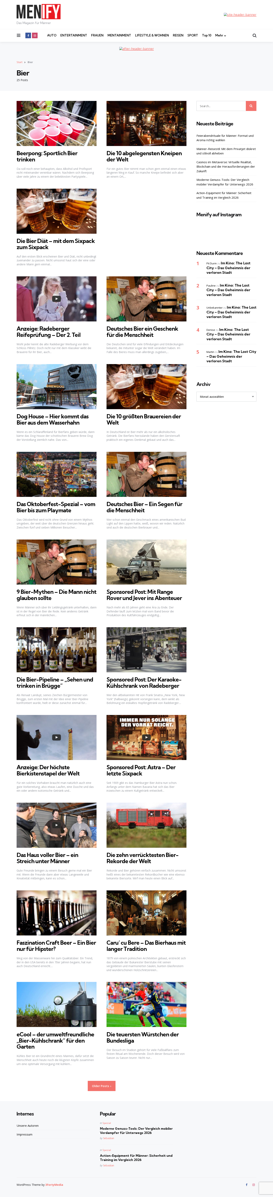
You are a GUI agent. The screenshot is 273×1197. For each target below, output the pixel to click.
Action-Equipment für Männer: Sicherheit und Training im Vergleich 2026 (223, 195)
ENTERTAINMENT (73, 35)
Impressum (24, 1134)
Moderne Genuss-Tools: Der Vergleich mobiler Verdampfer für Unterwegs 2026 (224, 181)
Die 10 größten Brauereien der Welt (144, 419)
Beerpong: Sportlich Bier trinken (47, 156)
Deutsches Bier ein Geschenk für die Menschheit (142, 331)
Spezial (107, 1123)
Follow (227, 235)
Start (19, 62)
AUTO (51, 35)
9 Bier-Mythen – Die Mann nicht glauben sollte (56, 594)
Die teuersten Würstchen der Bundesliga (143, 1037)
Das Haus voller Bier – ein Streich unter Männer (47, 858)
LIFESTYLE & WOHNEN (152, 35)
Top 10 (206, 35)
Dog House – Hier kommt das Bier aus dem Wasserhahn (53, 419)
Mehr (219, 35)
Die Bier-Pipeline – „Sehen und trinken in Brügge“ (55, 682)
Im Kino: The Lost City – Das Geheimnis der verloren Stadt (228, 268)
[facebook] (28, 35)
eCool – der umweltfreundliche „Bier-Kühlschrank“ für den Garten (55, 1040)
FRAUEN (97, 35)
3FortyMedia (54, 1185)
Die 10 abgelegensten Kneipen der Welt (144, 156)
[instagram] (35, 35)
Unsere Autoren (28, 1126)
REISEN (178, 35)
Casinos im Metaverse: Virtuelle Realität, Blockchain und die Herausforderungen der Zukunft (225, 166)
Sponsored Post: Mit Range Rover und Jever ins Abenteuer (144, 594)
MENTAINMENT (119, 35)
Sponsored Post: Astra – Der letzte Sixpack (141, 770)
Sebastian (108, 1138)
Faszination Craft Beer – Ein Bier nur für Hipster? (56, 945)
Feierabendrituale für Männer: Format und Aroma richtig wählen (225, 137)
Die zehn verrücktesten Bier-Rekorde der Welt (142, 858)
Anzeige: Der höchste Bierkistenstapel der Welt (48, 770)
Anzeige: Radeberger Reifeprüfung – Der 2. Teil (49, 331)
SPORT (192, 35)
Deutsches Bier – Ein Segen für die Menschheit (144, 507)
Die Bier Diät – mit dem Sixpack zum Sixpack (56, 244)
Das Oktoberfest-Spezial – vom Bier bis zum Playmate (56, 507)
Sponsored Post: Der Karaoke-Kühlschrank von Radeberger (144, 682)
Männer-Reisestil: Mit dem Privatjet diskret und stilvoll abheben (226, 151)
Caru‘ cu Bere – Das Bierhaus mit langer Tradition (146, 945)
